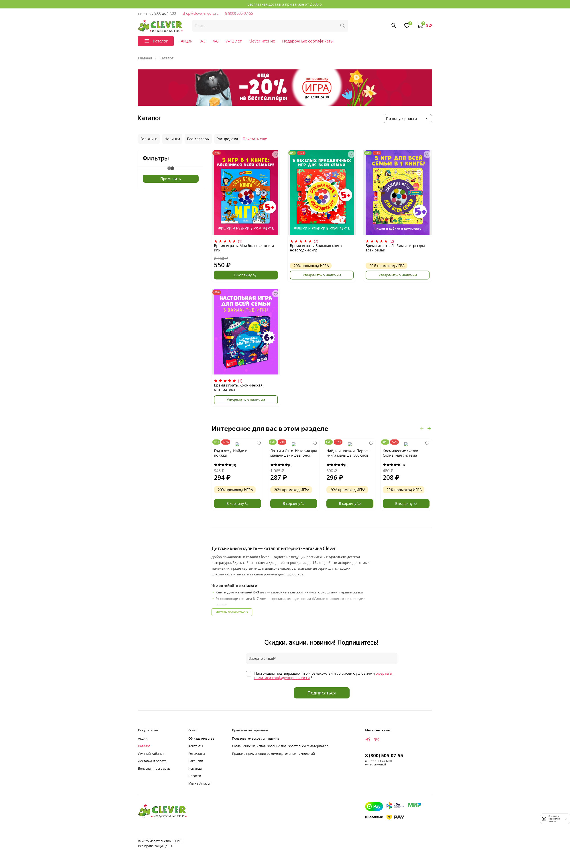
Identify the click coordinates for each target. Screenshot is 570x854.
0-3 (203, 41)
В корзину (235, 503)
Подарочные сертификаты (308, 41)
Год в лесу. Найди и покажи (230, 453)
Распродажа (227, 138)
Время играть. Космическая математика (238, 387)
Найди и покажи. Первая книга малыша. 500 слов (347, 453)
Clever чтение (262, 41)
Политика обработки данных (554, 818)
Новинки (172, 138)
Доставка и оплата (152, 761)
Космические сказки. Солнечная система (401, 453)
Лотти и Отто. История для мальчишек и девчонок (293, 453)
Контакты (195, 746)
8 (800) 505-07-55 (239, 13)
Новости (194, 776)
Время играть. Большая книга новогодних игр (316, 248)
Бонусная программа (154, 768)
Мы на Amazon (199, 783)
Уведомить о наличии (322, 275)
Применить (170, 178)
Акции (187, 41)
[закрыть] (565, 819)
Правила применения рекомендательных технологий (273, 753)
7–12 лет (234, 41)
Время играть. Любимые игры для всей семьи (395, 248)
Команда (195, 768)
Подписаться (321, 693)
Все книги (148, 138)
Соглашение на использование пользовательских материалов (280, 746)
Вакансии (195, 761)
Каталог (144, 746)
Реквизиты (196, 753)
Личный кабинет (151, 753)
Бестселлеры (198, 138)
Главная (145, 58)
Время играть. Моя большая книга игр (244, 248)
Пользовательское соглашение (255, 738)
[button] (421, 428)
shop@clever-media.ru (200, 13)
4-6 (215, 41)
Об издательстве (201, 738)
